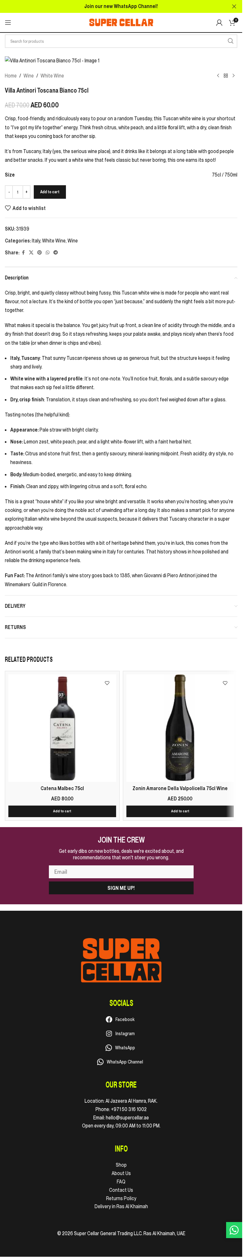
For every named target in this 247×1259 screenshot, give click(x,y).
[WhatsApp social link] (47, 252)
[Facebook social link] (23, 252)
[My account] (219, 22)
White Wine (52, 75)
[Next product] (233, 76)
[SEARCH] (230, 41)
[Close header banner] (234, 6)
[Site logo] (121, 22)
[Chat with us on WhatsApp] (234, 1230)
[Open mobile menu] (8, 22)
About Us (121, 1173)
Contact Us (121, 1190)
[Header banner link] (121, 6)
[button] (62, 811)
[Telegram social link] (55, 252)
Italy (36, 240)
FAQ (121, 1181)
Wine (28, 75)
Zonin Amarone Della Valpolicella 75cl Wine (180, 788)
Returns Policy (121, 1198)
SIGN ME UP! (121, 888)
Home (11, 75)
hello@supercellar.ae (127, 1117)
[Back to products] (226, 76)
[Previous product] (218, 76)
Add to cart (49, 191)
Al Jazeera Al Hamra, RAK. (131, 1101)
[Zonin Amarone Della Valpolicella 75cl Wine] (180, 728)
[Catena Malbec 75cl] (62, 728)
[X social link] (31, 252)
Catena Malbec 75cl (62, 788)
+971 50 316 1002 (129, 1109)
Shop (121, 1165)
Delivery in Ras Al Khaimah (121, 1206)
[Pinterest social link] (39, 252)
